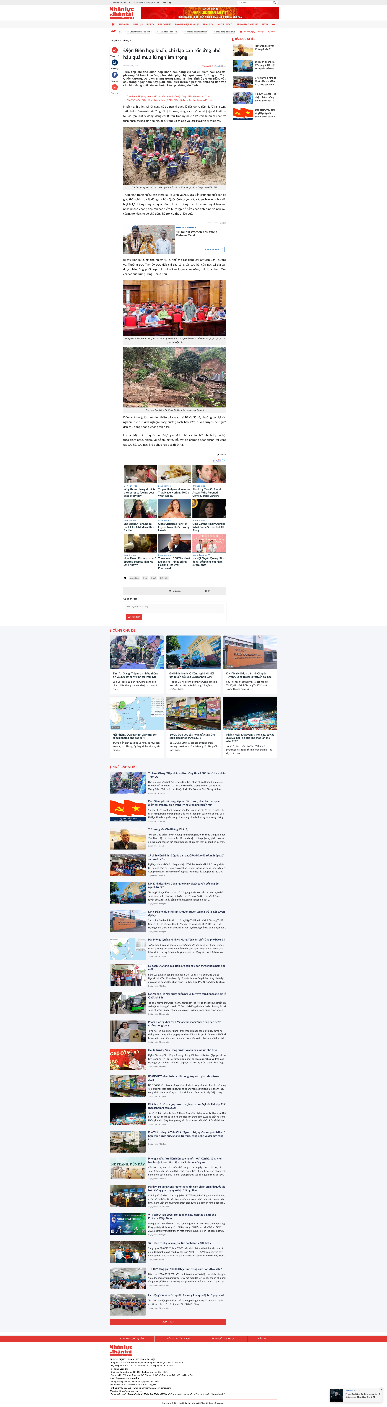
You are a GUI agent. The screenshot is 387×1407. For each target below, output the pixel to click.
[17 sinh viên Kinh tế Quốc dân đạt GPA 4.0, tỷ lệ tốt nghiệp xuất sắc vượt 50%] (128, 865)
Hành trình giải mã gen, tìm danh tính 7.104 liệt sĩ (181, 1243)
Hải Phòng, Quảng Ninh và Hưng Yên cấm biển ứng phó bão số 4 (135, 736)
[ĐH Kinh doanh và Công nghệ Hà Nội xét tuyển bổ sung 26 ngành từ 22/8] (193, 652)
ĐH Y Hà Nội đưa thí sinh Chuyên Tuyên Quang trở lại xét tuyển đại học (249, 675)
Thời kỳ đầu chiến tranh (174, 32)
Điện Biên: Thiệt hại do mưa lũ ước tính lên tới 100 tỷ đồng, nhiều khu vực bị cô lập (168, 96)
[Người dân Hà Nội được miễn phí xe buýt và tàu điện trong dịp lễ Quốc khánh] (128, 1003)
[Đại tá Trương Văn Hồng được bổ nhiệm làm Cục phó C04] (128, 1059)
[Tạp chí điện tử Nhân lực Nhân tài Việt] (125, 13)
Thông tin (115, 666)
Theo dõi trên (208, 66)
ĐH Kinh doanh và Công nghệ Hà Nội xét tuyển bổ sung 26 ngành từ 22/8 (191, 675)
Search (274, 3)
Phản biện (161, 821)
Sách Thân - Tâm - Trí (146, 32)
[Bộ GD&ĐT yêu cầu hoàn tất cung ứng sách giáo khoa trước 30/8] (193, 713)
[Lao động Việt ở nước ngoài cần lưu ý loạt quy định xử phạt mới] (128, 1305)
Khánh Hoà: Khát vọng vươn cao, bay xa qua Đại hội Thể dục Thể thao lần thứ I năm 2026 (250, 738)
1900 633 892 (125, 1388)
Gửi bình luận (134, 617)
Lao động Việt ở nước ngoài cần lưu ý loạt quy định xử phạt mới (186, 1295)
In (208, 591)
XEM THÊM (168, 1322)
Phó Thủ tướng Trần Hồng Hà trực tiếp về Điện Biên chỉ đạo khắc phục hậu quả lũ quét (169, 100)
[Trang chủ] (113, 24)
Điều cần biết (164, 1014)
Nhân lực (162, 876)
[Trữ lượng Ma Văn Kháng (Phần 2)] (128, 839)
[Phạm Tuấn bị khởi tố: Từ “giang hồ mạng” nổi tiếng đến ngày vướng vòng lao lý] (128, 1031)
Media (161, 1259)
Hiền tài (161, 846)
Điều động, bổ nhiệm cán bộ (205, 32)
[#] (210, 13)
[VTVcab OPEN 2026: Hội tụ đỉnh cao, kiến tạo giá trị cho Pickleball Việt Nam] (128, 1224)
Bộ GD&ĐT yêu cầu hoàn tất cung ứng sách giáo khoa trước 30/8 (192, 736)
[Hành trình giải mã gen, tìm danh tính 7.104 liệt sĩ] (128, 1252)
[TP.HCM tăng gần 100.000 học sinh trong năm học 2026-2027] (128, 1278)
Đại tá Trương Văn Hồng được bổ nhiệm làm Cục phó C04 (182, 1050)
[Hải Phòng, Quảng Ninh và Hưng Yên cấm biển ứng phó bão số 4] (137, 713)
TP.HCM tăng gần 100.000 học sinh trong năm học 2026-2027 (185, 1269)
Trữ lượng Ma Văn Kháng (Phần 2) (168, 829)
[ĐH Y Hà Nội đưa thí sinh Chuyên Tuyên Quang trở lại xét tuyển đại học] (250, 652)
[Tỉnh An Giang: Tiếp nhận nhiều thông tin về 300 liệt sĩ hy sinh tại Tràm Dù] (137, 652)
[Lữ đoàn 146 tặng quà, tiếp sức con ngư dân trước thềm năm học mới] (128, 975)
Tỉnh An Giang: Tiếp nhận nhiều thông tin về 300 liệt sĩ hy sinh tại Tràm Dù (135, 675)
